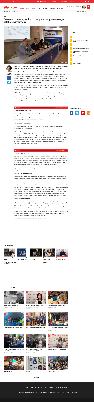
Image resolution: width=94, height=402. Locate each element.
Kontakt (5, 1)
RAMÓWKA (60, 8)
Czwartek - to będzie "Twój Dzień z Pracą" (22, 258)
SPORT (40, 8)
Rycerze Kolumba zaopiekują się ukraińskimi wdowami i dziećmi (49, 260)
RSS (63, 392)
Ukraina (32, 218)
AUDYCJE (52, 8)
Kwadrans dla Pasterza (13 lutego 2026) (62, 258)
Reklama (10, 1)
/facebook (74, 392)
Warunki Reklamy (29, 392)
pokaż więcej (36, 377)
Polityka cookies (52, 392)
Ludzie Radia (38, 392)
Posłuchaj (68, 392)
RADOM (21, 8)
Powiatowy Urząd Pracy (43, 218)
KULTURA (45, 8)
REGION (27, 8)
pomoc (36, 218)
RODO (59, 392)
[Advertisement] (41, 228)
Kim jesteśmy (20, 392)
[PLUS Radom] (10, 8)
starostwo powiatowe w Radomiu (23, 218)
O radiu (14, 1)
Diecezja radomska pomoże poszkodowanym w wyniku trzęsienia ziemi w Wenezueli (10, 260)
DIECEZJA (33, 8)
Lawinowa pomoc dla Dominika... (35, 258)
